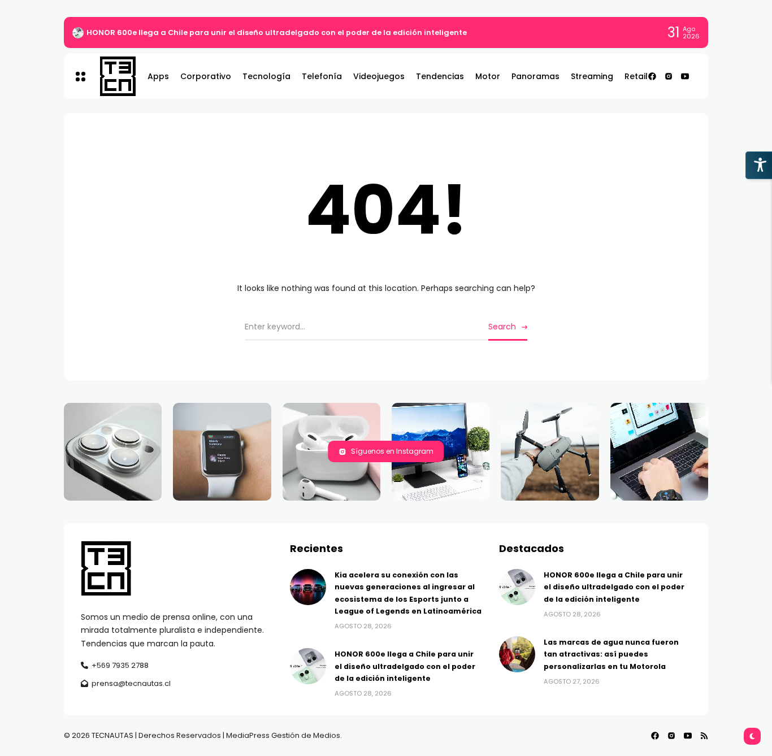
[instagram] (669, 76)
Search (502, 326)
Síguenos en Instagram (392, 451)
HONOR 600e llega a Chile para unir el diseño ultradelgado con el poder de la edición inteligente (276, 32)
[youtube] (685, 76)
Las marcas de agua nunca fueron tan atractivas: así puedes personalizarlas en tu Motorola (611, 654)
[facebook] (652, 76)
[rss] (704, 736)
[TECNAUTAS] (112, 76)
